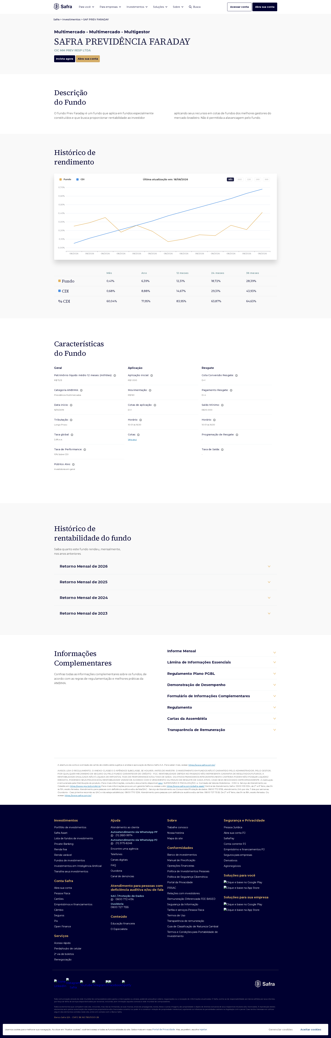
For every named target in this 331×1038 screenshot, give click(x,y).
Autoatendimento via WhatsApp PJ (134, 840)
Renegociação (63, 959)
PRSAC (171, 887)
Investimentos (71, 19)
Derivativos (230, 860)
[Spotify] (126, 983)
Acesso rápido (62, 943)
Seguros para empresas (238, 854)
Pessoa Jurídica (233, 827)
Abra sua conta (264, 7)
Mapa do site (175, 838)
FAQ (113, 865)
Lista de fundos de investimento (73, 838)
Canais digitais (119, 859)
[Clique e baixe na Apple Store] (250, 888)
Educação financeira (123, 923)
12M (249, 179)
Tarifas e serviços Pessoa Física (185, 909)
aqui (160, 783)
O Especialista (119, 929)
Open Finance (62, 926)
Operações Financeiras (180, 865)
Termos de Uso (176, 915)
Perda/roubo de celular (67, 948)
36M (266, 179)
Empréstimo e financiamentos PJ (244, 849)
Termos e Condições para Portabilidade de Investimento (192, 934)
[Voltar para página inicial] (62, 7)
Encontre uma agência (124, 848)
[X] (107, 983)
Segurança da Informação (182, 904)
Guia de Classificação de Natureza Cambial (192, 926)
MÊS (230, 179)
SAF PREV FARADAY (96, 19)
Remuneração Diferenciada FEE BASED (191, 898)
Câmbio (58, 909)
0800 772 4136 (124, 899)
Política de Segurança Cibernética (187, 876)
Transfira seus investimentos (71, 871)
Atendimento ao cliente (125, 827)
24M (257, 179)
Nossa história (175, 832)
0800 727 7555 (120, 907)
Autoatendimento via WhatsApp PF (134, 832)
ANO (240, 179)
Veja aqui (132, 439)
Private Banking (63, 843)
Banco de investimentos (182, 854)
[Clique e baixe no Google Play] (250, 882)
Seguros (59, 915)
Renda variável (63, 854)
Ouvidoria (116, 870)
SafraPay (229, 838)
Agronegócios (232, 866)
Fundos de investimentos (69, 860)
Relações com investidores (183, 893)
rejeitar (203, 1029)
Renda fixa (60, 849)
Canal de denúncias (122, 876)
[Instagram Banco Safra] (73, 984)
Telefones (116, 854)
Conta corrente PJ (235, 843)
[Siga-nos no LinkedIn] (60, 983)
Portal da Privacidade (180, 882)
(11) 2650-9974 (123, 835)
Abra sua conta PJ (234, 832)
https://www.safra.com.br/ (201, 765)
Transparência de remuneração (185, 921)
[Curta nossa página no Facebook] (115, 983)
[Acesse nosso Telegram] (99, 983)
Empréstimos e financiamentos (73, 904)
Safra (56, 19)
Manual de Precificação (181, 860)
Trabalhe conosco (177, 827)
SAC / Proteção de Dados (127, 896)
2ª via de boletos (64, 954)
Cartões (58, 898)
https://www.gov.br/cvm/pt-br (85, 786)
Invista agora (64, 58)
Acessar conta (239, 7)
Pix (56, 921)
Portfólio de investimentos (70, 827)
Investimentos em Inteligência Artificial (78, 866)
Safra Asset (60, 832)
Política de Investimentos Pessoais (188, 871)
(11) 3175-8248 (123, 843)
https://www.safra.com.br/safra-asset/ (185, 786)
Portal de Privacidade (163, 1029)
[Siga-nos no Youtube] (86, 983)
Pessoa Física (62, 893)
